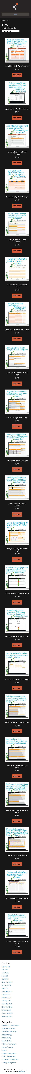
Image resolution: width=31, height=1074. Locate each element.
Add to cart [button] (17, 75)
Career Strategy (7, 1035)
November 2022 (7, 1007)
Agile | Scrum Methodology (10, 1025)
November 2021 (7, 1016)
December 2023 (7, 991)
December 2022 (7, 1004)
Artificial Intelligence (8, 1028)
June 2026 (5, 973)
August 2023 (6, 994)
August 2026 (6, 966)
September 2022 (7, 1013)
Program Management (9, 1053)
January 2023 (6, 1001)
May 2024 (5, 988)
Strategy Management (9, 1063)
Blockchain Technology (9, 1032)
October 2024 (6, 985)
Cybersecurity (6, 1038)
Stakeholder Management (10, 1059)
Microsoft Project (7, 1047)
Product (4, 1050)
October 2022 (6, 1010)
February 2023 (6, 998)
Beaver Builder (22, 1071)
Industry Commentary (9, 1044)
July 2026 (5, 970)
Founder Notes (6, 1041)
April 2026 (5, 979)
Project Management (8, 1056)
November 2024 (7, 982)
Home (3, 20)
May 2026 (5, 976)
